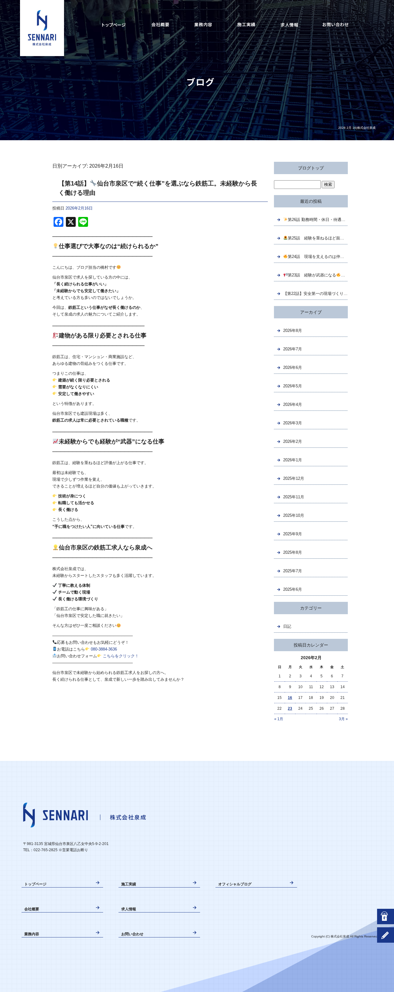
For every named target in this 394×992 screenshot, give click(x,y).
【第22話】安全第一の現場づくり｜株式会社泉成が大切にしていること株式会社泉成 (315, 293)
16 (290, 698)
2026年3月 (292, 423)
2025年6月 (292, 589)
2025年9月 (292, 534)
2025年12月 (293, 478)
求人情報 (289, 24)
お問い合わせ (335, 24)
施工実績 (246, 24)
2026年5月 (292, 386)
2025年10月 (293, 515)
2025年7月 (292, 571)
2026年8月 (292, 330)
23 (290, 708)
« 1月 (278, 719)
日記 (287, 626)
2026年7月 (292, 349)
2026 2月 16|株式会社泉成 (357, 127)
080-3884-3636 (104, 649)
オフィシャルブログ (234, 884)
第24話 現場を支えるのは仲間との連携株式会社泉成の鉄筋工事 (318, 256)
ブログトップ (311, 167)
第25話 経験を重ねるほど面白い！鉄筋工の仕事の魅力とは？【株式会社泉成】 (318, 238)
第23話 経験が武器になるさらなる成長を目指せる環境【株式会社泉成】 (318, 275)
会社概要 (160, 24)
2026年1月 (292, 460)
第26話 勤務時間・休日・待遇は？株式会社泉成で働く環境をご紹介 (318, 219)
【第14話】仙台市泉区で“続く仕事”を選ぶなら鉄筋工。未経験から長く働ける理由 (157, 188)
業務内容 (203, 24)
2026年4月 (292, 404)
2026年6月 (292, 367)
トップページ (114, 24)
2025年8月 (292, 552)
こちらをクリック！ (121, 656)
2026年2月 (292, 441)
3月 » (343, 719)
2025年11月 (293, 497)
